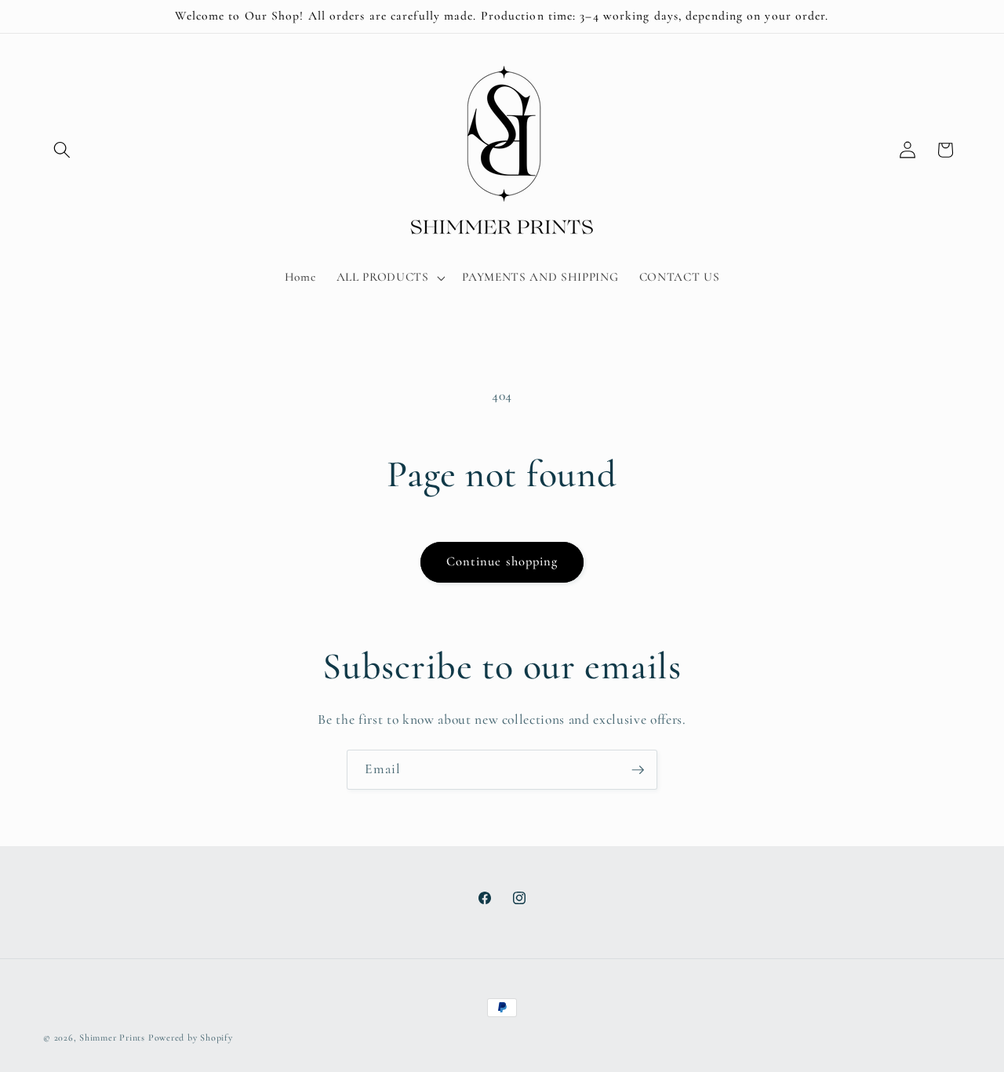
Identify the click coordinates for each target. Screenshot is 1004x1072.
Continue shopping (502, 561)
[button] (62, 150)
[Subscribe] (638, 770)
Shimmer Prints (112, 1037)
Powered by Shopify (190, 1037)
